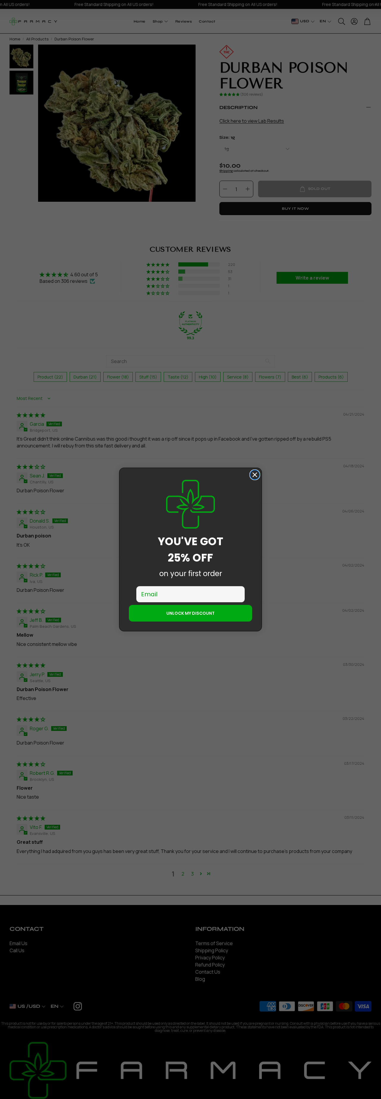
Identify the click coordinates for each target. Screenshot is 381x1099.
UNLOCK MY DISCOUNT (190, 613)
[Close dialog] (255, 475)
